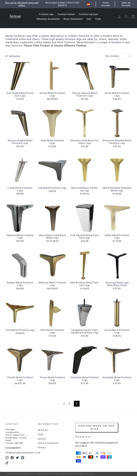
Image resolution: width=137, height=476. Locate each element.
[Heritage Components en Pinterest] (22, 457)
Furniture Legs (46, 14)
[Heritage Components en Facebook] (12, 457)
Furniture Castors (66, 14)
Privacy (42, 447)
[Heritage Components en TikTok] (7, 462)
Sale (89, 19)
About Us (43, 430)
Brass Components (73, 19)
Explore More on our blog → (97, 427)
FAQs (40, 434)
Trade (98, 19)
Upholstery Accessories (48, 19)
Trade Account (105, 4)
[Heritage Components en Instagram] (7, 457)
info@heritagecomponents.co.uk (22, 452)
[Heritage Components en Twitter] (17, 457)
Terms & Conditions (48, 443)
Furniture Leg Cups (88, 14)
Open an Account (126, 4)
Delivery (42, 438)
